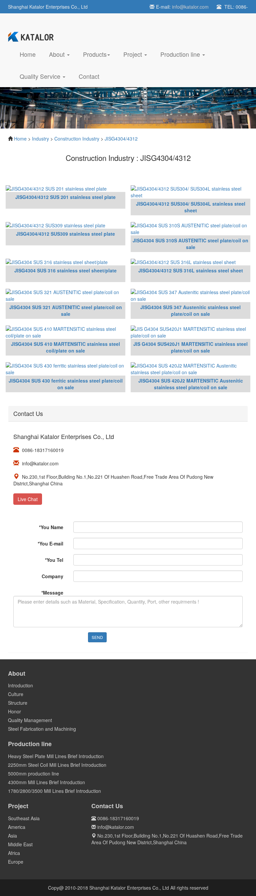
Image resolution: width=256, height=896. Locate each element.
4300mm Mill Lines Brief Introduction (46, 782)
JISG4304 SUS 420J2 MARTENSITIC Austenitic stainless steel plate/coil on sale (190, 384)
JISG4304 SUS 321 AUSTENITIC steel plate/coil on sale (65, 310)
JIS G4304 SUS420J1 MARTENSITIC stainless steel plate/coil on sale (190, 347)
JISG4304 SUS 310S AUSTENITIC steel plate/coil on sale (190, 243)
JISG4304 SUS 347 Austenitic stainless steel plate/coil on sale (190, 310)
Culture (15, 694)
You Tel (54, 559)
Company (52, 576)
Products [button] (95, 54)
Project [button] (133, 54)
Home (31, 53)
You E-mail (50, 543)
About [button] (57, 54)
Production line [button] (181, 54)
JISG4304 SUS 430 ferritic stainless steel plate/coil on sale (66, 384)
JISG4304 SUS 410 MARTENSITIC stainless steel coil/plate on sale (65, 347)
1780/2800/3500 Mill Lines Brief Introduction (54, 791)
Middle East (20, 844)
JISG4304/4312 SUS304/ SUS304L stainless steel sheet (190, 207)
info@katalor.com (190, 6)
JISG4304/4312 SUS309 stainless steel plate (65, 233)
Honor (14, 711)
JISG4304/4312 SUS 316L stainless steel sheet (190, 270)
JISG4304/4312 (121, 138)
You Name (51, 527)
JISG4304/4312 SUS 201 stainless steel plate (65, 197)
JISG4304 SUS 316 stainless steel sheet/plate (65, 270)
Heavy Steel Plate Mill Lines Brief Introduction (56, 756)
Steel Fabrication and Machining (42, 728)
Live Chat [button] (28, 499)
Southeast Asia (24, 818)
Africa (14, 853)
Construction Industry (76, 138)
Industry (40, 138)
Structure (17, 702)
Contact (89, 76)
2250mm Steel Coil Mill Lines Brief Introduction (57, 764)
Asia (12, 835)
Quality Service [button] (41, 76)
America (16, 827)
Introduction (20, 685)
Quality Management (30, 720)
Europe (15, 861)
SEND (97, 637)
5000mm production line (33, 773)
